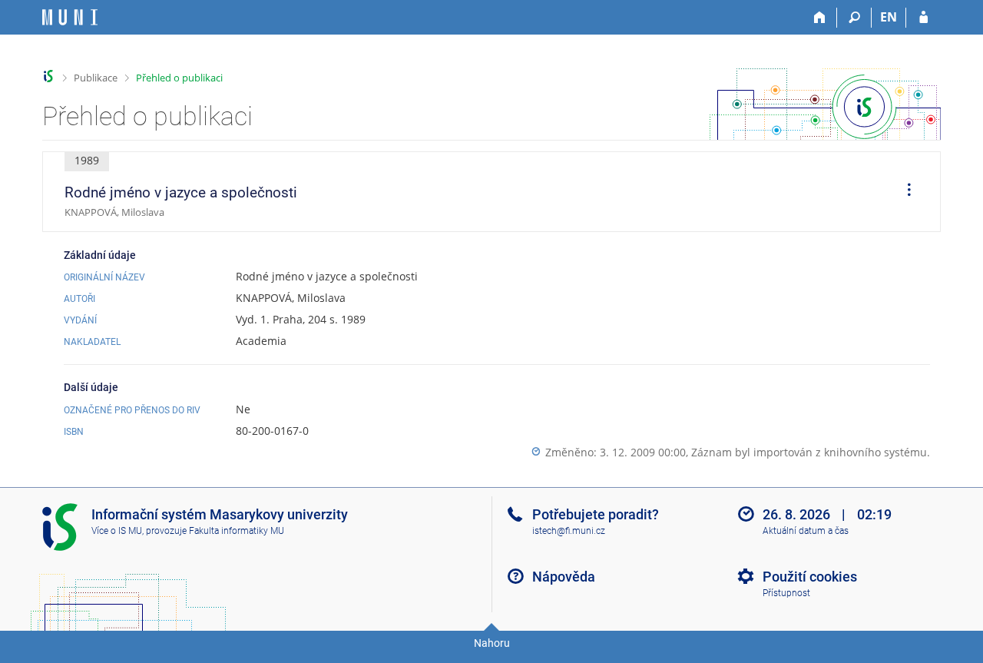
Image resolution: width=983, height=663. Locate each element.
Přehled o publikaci (179, 78)
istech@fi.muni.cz (568, 530)
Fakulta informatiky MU (236, 530)
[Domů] (820, 18)
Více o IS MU (116, 530)
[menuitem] (903, 192)
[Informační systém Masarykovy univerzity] (70, 17)
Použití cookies (810, 577)
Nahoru (492, 643)
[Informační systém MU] (48, 76)
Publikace (95, 78)
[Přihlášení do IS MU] (923, 18)
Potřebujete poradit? (595, 514)
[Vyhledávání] (854, 18)
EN (888, 16)
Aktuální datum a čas (806, 530)
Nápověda (563, 577)
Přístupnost (786, 593)
